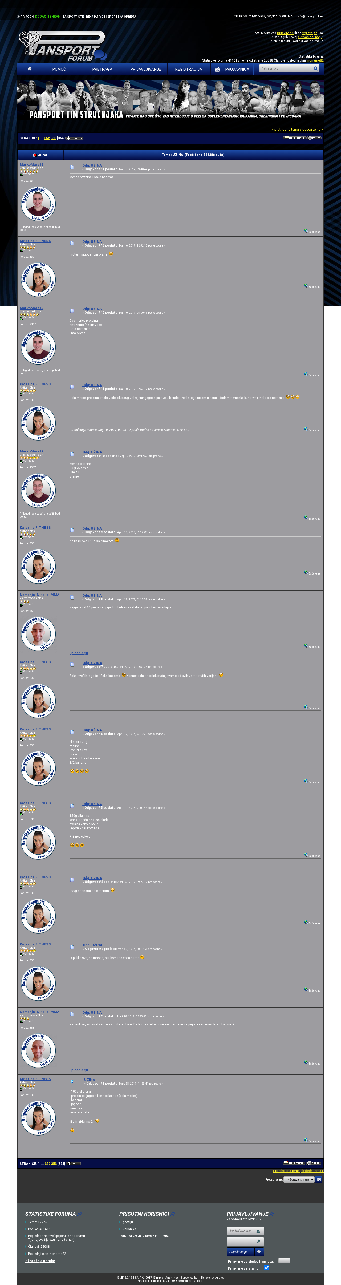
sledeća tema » (311, 129)
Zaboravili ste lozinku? (244, 1219)
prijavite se (285, 33)
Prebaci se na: (274, 1179)
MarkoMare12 (31, 165)
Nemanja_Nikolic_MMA (39, 595)
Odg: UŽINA (92, 165)
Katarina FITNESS (35, 241)
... (42, 138)
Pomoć (59, 69)
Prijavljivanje (146, 69)
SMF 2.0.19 (124, 1277)
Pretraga (102, 69)
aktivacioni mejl (310, 37)
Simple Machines (166, 1277)
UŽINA (89, 1080)
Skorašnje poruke (40, 1261)
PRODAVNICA (237, 69)
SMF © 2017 (143, 1277)
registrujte (309, 33)
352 (47, 138)
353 (53, 138)
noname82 (315, 60)
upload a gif (79, 653)
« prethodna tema (285, 129)
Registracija (188, 69)
